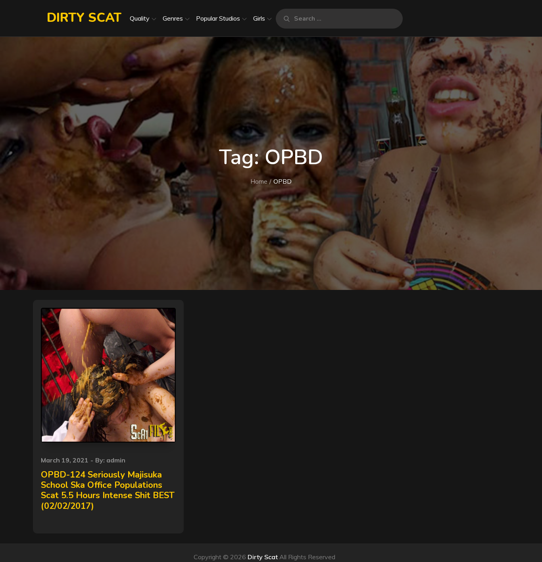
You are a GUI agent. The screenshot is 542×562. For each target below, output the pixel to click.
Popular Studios (218, 18)
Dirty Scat (84, 17)
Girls (259, 18)
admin (115, 460)
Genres (173, 18)
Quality (140, 18)
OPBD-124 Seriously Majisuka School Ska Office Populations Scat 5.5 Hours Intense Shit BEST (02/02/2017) (108, 490)
